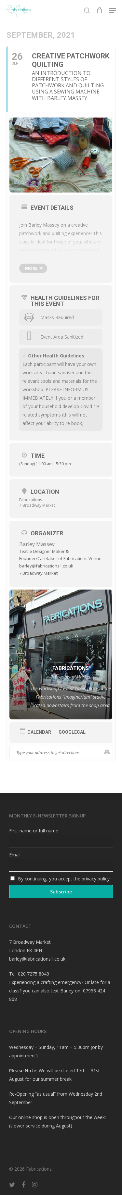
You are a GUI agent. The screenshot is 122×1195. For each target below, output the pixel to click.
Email (14, 855)
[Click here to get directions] (107, 752)
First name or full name (33, 831)
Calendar (39, 732)
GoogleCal (72, 732)
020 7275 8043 (33, 974)
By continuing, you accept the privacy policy (63, 879)
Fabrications (30, 500)
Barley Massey (37, 544)
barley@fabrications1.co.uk (37, 959)
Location (45, 491)
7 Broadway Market (37, 505)
